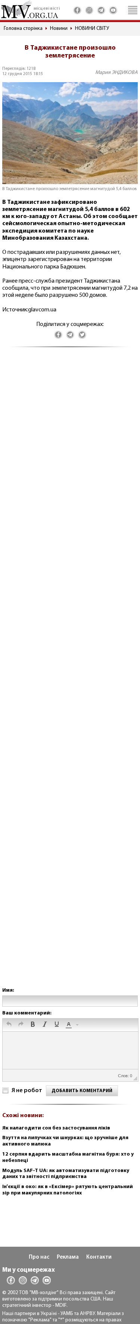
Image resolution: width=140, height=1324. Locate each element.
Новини (59, 28)
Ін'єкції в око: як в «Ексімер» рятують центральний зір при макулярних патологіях (67, 1190)
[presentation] (9, 1025)
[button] (9, 1025)
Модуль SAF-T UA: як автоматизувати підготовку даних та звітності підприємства (65, 1174)
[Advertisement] (70, 675)
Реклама (68, 1257)
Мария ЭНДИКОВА (116, 72)
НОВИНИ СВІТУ (92, 28)
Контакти (99, 1257)
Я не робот (27, 1091)
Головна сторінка (23, 28)
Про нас (39, 1257)
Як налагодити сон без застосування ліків (56, 1128)
